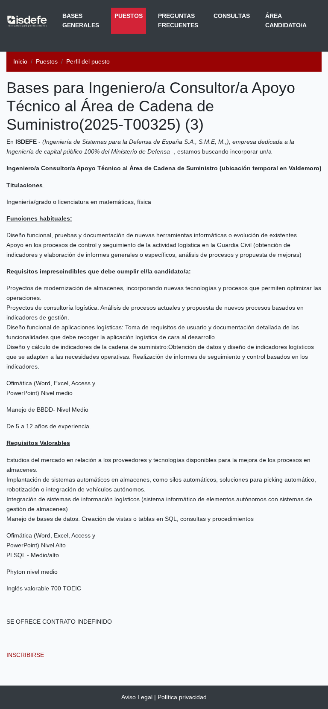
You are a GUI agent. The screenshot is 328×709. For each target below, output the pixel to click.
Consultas (232, 15)
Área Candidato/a (286, 20)
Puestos (130, 15)
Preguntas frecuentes (178, 20)
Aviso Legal (136, 697)
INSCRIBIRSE (25, 654)
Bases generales (80, 20)
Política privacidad (182, 697)
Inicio (20, 61)
